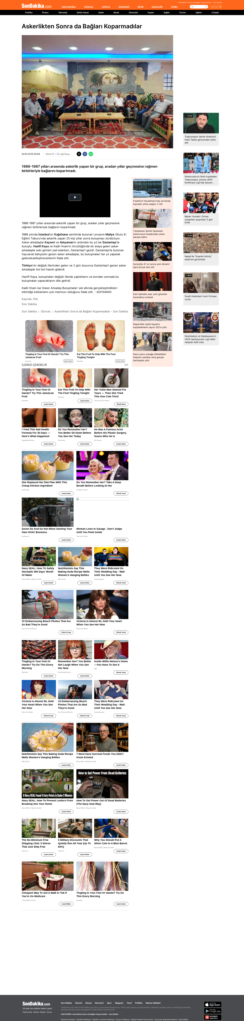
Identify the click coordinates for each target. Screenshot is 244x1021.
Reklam (36, 1012)
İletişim (43, 1012)
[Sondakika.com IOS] (212, 1004)
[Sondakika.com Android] (212, 1011)
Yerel (129, 1003)
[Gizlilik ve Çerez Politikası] (103, 1019)
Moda (116, 12)
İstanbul (43, 234)
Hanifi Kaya (41, 246)
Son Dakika (66, 1003)
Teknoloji (62, 12)
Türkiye (27, 265)
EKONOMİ (124, 6)
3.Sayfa (215, 12)
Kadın (101, 12)
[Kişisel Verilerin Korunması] (142, 1019)
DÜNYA (106, 6)
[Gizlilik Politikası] (84, 1019)
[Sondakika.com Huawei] (212, 1017)
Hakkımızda (27, 1012)
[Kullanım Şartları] (68, 1019)
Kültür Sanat (83, 12)
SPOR (140, 6)
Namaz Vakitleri (153, 1003)
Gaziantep (109, 242)
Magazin (119, 1003)
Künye (49, 1012)
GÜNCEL (89, 6)
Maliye (109, 234)
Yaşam (150, 12)
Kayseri (50, 242)
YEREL (174, 6)
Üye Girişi (214, 7)
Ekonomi (99, 1003)
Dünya (88, 1003)
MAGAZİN (157, 6)
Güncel (78, 1003)
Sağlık (167, 12)
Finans (45, 12)
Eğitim (199, 12)
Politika (28, 12)
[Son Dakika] (36, 6)
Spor (109, 1003)
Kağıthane (61, 234)
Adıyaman (66, 242)
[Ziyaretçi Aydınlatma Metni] (166, 1019)
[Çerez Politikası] (122, 1019)
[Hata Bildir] (183, 1019)
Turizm (182, 12)
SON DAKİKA (69, 6)
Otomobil (133, 12)
